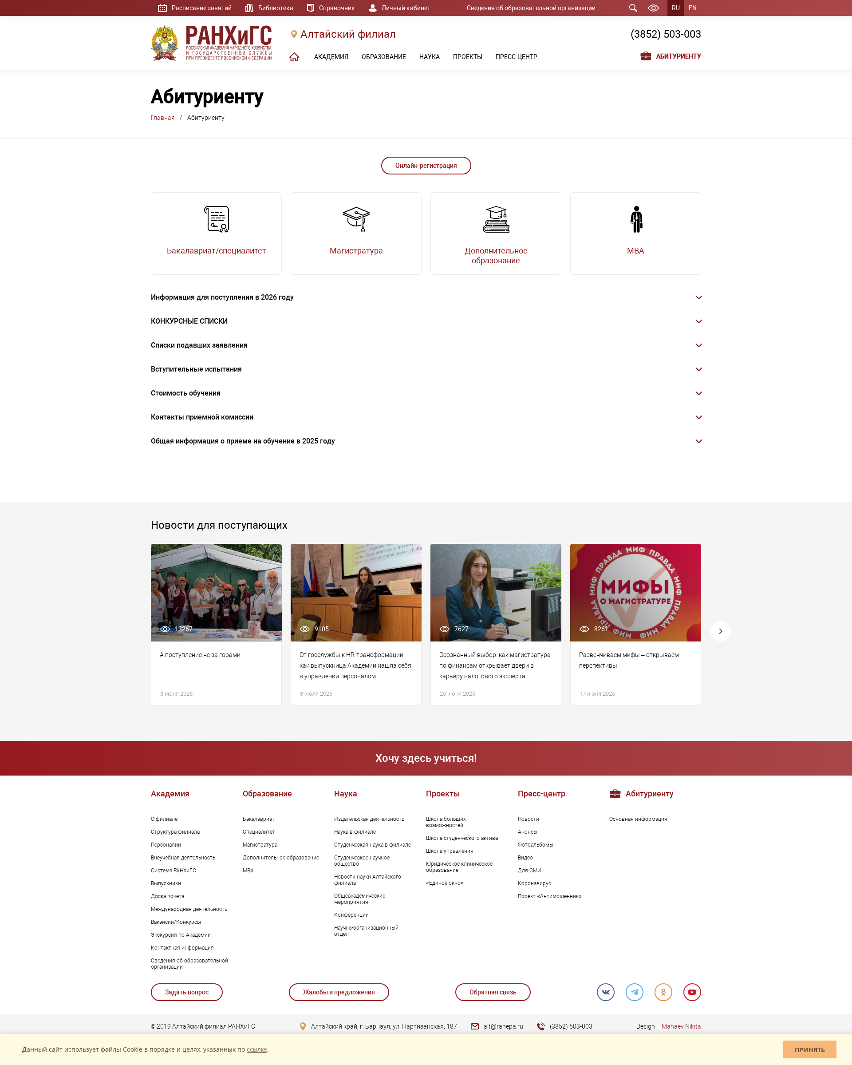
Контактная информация (182, 948)
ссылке (257, 1049)
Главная (163, 118)
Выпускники (166, 883)
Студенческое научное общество (362, 861)
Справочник (337, 8)
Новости (528, 819)
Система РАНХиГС (173, 870)
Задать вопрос (187, 992)
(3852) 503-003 (666, 34)
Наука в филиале (355, 832)
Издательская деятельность (369, 819)
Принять (810, 1049)
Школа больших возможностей (446, 822)
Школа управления (449, 851)
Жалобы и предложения (339, 992)
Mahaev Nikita (681, 1026)
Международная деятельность (189, 909)
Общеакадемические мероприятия (359, 899)
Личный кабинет (406, 8)
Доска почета (167, 896)
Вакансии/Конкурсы (176, 922)
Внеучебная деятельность (183, 858)
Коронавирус (534, 883)
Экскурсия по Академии (181, 935)
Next (720, 631)
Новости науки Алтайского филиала (367, 880)
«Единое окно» (445, 883)
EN (693, 8)
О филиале (164, 819)
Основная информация (638, 819)
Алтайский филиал (348, 34)
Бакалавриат (259, 819)
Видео (525, 858)
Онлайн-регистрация (426, 165)
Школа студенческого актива (462, 838)
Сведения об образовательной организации (531, 8)
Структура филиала (175, 832)
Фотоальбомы (535, 845)
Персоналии (166, 845)
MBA (248, 870)
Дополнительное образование (281, 858)
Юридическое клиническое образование (459, 867)
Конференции (351, 915)
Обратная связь (493, 992)
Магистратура (260, 845)
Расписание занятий (202, 8)
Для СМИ (529, 870)
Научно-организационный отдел (366, 931)
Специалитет (259, 832)
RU (676, 8)
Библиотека (275, 8)
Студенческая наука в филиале (372, 845)
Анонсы (527, 832)
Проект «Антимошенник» (550, 896)
